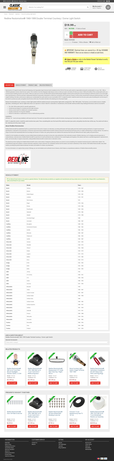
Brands (60, 442)
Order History (88, 444)
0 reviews (75, 42)
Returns (33, 444)
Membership (88, 449)
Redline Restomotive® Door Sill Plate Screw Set (14, 412)
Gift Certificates (62, 444)
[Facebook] (107, 1)
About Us (7, 451)
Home (5, 14)
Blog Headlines (62, 447)
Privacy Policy (8, 454)
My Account (88, 442)
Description (9, 85)
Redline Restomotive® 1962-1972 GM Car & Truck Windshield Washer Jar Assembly (97, 414)
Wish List (87, 446)
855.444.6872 (7, 1)
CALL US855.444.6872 (101, 68)
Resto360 (7, 442)
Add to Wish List (95, 42)
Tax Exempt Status (9, 447)
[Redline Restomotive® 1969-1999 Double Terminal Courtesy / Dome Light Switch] (32, 50)
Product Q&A (32, 85)
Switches (17, 14)
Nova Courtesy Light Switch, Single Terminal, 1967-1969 (77, 370)
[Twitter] (109, 1)
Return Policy (8, 444)
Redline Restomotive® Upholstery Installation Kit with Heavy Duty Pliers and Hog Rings (97, 371)
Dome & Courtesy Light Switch (29, 14)
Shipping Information (10, 446)
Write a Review (83, 42)
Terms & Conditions (9, 456)
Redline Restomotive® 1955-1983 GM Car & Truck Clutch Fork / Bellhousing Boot (35, 371)
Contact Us (15, 1)
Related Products (46, 85)
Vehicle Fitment (21, 85)
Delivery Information (10, 452)
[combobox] (57, 342)
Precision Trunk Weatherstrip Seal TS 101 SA (76, 413)
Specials (61, 446)
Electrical (11, 14)
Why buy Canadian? (9, 449)
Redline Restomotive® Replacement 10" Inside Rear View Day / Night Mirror (56, 371)
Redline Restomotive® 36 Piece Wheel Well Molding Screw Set (55, 413)
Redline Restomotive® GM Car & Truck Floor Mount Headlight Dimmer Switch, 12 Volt (14, 371)
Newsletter (88, 447)
